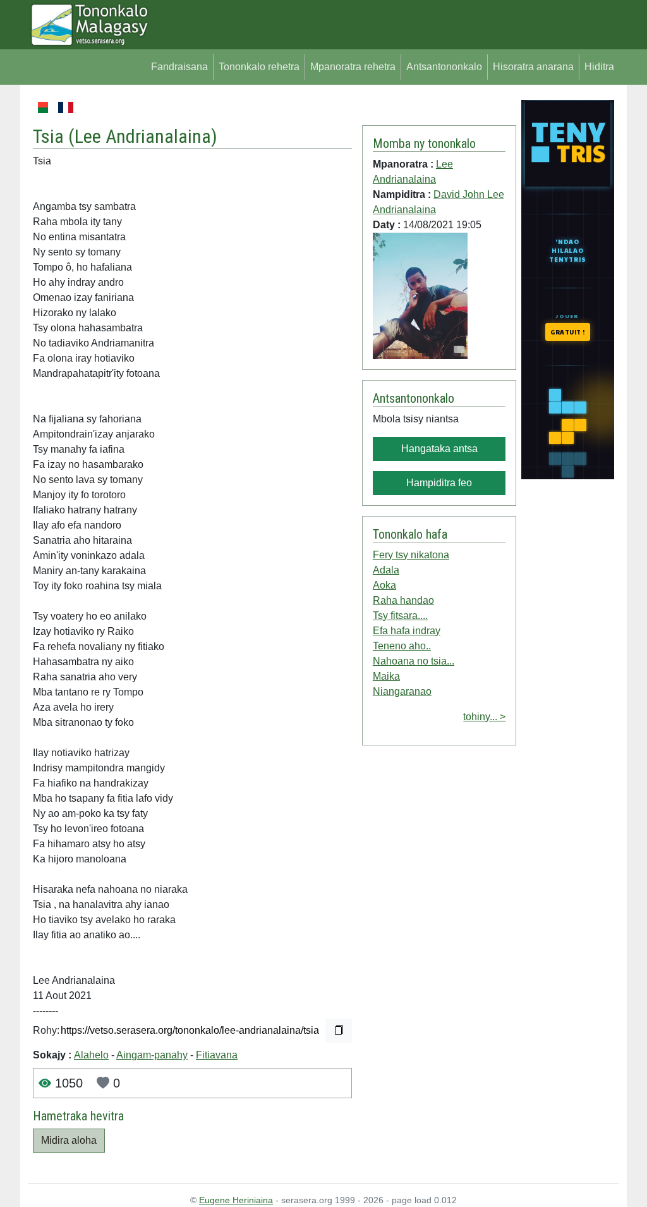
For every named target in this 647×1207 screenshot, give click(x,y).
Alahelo (91, 1055)
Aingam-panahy (152, 1055)
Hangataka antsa (439, 448)
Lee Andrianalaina (143, 136)
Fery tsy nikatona (411, 554)
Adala (386, 570)
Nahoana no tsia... (413, 661)
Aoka (384, 585)
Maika (386, 676)
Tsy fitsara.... (400, 615)
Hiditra (599, 66)
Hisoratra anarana (533, 66)
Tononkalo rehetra (259, 66)
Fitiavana (217, 1055)
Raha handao (403, 600)
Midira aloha (69, 1140)
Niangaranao (402, 691)
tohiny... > (484, 716)
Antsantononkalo (444, 66)
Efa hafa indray (406, 630)
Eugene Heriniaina (236, 1200)
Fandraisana (179, 66)
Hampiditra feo (439, 482)
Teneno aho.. (402, 645)
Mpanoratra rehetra (353, 66)
